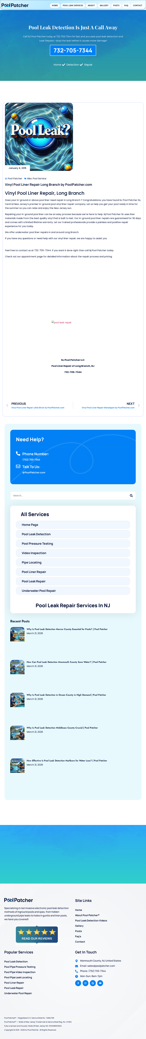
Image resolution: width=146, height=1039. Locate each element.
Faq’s (78, 936)
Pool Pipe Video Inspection (20, 972)
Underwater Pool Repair (18, 993)
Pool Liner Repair (14, 982)
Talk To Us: (31, 466)
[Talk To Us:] (18, 466)
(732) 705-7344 (31, 459)
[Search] (131, 495)
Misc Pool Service (36, 178)
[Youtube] (100, 983)
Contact (137, 5)
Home (55, 5)
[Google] (93, 983)
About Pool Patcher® (87, 915)
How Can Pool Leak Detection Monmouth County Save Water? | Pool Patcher (66, 662)
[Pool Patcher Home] (15, 5)
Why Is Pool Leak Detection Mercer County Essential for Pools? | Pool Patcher (67, 629)
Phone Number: (35, 453)
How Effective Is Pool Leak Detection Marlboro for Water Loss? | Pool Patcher (67, 760)
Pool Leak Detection (16, 961)
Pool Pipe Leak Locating (18, 977)
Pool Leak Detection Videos (91, 920)
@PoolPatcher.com (33, 472)
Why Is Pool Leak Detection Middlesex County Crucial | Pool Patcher (62, 727)
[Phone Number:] (18, 453)
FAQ (126, 5)
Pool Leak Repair (14, 988)
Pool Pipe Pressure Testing (19, 966)
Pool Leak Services (73, 5)
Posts (116, 5)
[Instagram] (86, 983)
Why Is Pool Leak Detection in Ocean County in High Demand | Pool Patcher (66, 695)
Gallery (104, 5)
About (91, 5)
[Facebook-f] (78, 983)
